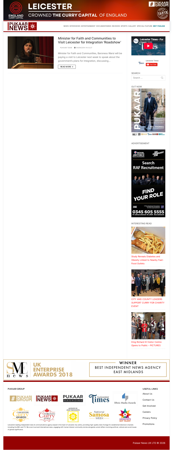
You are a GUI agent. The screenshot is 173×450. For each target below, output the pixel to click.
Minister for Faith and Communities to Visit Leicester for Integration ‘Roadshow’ (89, 40)
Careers (147, 412)
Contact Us (148, 399)
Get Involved (149, 405)
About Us (147, 393)
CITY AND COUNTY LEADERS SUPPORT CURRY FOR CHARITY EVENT (147, 302)
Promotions (148, 424)
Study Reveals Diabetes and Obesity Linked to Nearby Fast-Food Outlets (147, 260)
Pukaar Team (66, 48)
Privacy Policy (150, 418)
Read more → (66, 67)
